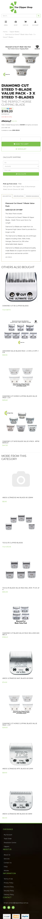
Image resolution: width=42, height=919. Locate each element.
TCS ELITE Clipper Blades (12, 548)
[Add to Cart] (37, 351)
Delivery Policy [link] (9, 900)
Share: (4, 110)
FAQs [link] (6, 872)
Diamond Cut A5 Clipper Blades (15, 311)
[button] (21, 150)
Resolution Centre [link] (10, 848)
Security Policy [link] (9, 896)
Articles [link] (6, 876)
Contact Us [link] (8, 868)
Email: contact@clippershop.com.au (16, 908)
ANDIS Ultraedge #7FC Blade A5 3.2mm (17, 774)
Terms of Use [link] (8, 884)
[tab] (8, 197)
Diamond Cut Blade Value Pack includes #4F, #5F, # (21, 639)
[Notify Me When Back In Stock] (38, 397)
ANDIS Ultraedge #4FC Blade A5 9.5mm (17, 684)
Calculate (21, 175)
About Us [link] (7, 860)
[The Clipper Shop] (21, 7)
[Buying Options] (37, 306)
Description (8, 197)
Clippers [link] (7, 852)
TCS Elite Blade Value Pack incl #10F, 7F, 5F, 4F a (20, 594)
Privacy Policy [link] (9, 888)
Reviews (6, 201)
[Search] (39, 17)
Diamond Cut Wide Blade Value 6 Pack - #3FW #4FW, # (20, 447)
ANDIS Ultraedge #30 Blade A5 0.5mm (17, 819)
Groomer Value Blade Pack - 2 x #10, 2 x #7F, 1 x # (20, 357)
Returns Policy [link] (9, 892)
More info (14, 122)
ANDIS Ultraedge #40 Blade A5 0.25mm (17, 503)
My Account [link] (8, 840)
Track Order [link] (8, 844)
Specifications (23, 197)
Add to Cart (22, 145)
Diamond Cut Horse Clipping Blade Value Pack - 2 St (19, 402)
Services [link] (7, 864)
